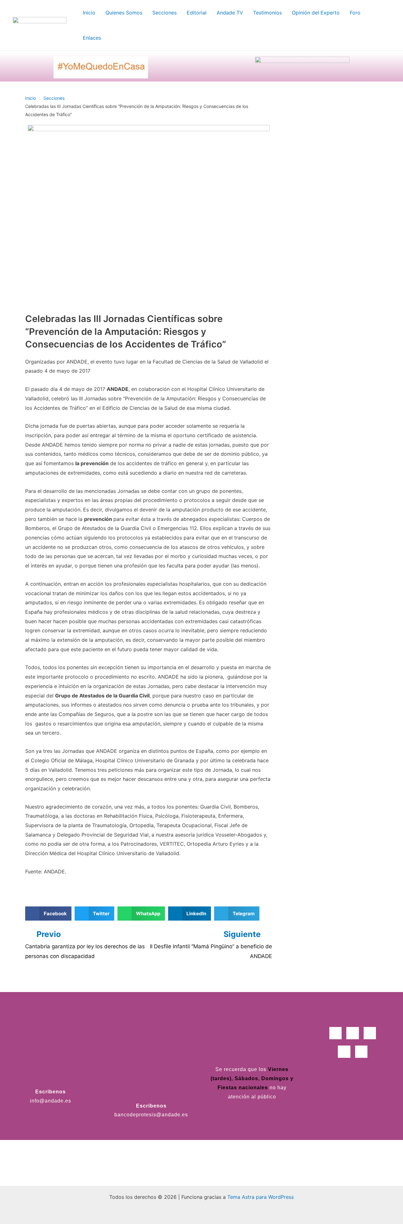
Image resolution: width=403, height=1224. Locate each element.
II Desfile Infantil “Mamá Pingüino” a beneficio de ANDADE (211, 951)
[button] (48, 913)
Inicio (30, 98)
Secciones (54, 98)
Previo (49, 934)
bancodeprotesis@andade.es (151, 1114)
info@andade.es (50, 1100)
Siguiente (243, 934)
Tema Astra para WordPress (260, 1197)
